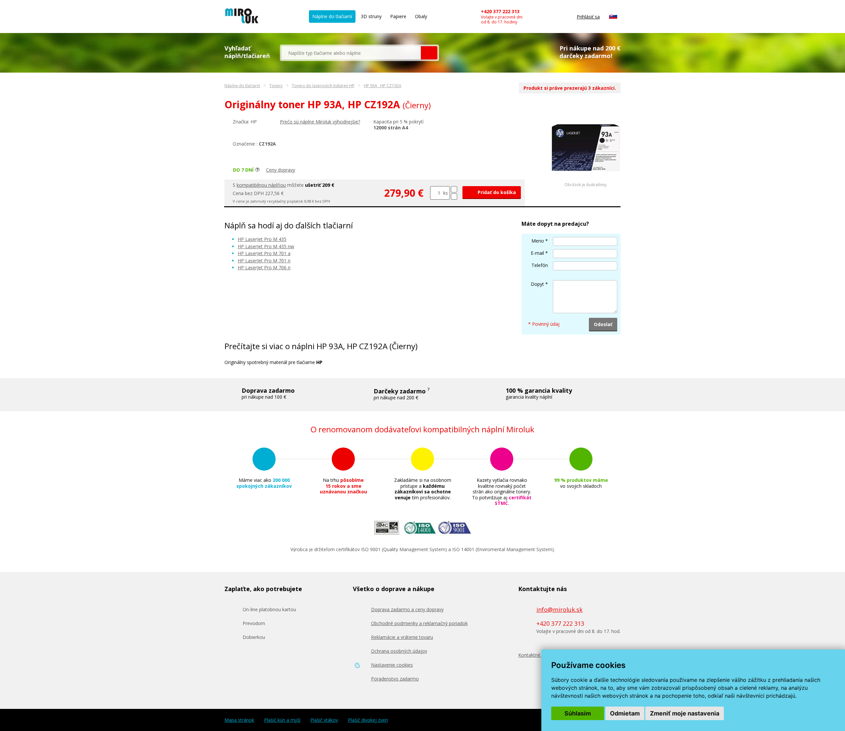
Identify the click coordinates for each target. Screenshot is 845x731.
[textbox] (351, 52)
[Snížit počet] (454, 196)
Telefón (539, 265)
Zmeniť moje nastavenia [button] (684, 713)
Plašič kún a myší (282, 720)
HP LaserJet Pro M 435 (262, 239)
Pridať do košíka (496, 192)
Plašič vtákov (324, 720)
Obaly (421, 16)
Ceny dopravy (280, 170)
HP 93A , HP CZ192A (382, 85)
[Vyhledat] (429, 52)
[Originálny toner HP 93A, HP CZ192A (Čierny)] (586, 181)
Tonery (276, 85)
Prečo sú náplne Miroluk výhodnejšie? (320, 121)
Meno (537, 241)
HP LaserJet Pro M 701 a (264, 253)
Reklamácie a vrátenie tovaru (402, 637)
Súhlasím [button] (577, 713)
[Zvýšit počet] (454, 189)
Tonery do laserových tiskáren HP (323, 85)
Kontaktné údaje (536, 655)
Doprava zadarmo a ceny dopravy (407, 609)
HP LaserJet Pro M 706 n (264, 267)
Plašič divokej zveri (368, 720)
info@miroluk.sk (559, 610)
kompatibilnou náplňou (261, 185)
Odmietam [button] (625, 713)
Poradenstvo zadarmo (395, 679)
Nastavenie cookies (392, 665)
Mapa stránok (239, 720)
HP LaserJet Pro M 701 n (264, 260)
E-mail (537, 253)
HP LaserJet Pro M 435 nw (266, 246)
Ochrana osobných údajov (399, 651)
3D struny (371, 16)
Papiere (398, 16)
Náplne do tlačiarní (332, 16)
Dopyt (537, 284)
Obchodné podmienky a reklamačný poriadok (419, 623)
